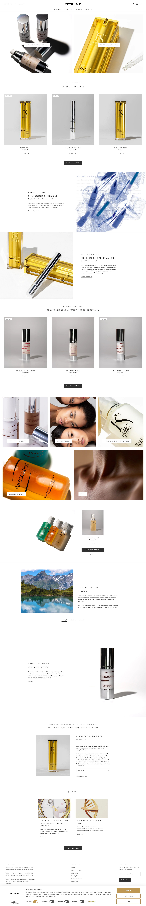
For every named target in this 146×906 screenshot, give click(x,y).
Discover (30, 681)
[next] (130, 533)
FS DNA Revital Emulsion (89, 736)
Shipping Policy (75, 876)
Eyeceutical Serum (73, 370)
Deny (128, 901)
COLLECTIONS (68, 9)
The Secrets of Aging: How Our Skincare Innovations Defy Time (54, 823)
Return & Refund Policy (77, 878)
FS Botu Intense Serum (73, 148)
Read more (42, 837)
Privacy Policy (74, 873)
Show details (91, 901)
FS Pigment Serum (120, 148)
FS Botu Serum (25, 148)
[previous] (16, 533)
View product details (81, 776)
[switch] (52, 901)
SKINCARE (57, 9)
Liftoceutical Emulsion (120, 370)
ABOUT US (88, 9)
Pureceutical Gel (93, 537)
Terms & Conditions (76, 870)
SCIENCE (79, 9)
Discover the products (33, 211)
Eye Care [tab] (79, 86)
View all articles (73, 848)
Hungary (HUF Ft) (9, 4)
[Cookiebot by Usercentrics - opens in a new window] (14, 902)
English (20, 4)
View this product (93, 550)
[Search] (137, 4)
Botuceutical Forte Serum (25, 370)
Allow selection (128, 896)
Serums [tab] (66, 86)
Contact (73, 867)
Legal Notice (74, 881)
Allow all (128, 890)
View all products (73, 163)
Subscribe (124, 879)
